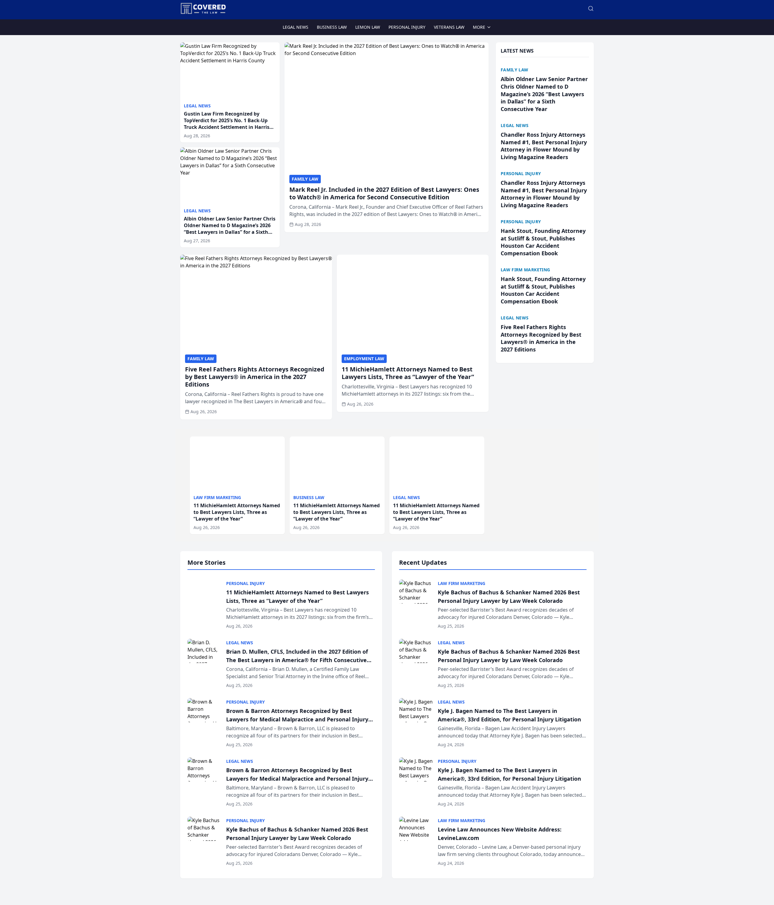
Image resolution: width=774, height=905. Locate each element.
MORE (479, 27)
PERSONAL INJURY (407, 27)
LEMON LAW (367, 27)
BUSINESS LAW (332, 27)
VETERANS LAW (449, 27)
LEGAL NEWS (295, 27)
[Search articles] (591, 8)
